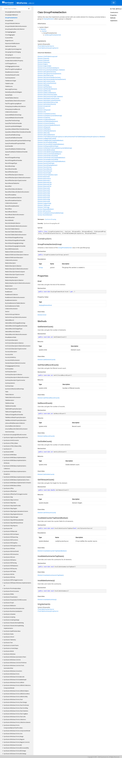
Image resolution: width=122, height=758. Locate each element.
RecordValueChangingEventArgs (14, 243)
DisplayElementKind (45, 305)
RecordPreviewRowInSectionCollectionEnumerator (13, 202)
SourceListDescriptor (11, 351)
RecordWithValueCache (11, 249)
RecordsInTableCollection (12, 229)
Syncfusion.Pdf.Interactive (11, 554)
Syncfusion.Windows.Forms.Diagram (14, 739)
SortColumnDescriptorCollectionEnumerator (17, 346)
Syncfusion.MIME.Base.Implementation (15, 457)
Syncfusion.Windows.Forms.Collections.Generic (17, 722)
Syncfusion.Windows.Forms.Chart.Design (15, 702)
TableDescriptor (9, 400)
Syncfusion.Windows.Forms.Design (13, 736)
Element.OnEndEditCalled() (46, 150)
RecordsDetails (9, 220)
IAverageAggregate (10, 32)
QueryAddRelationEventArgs (13, 115)
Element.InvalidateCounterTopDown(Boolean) (52, 551)
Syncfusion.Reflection (10, 605)
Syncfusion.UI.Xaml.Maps (11, 648)
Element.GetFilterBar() (45, 87)
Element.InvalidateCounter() (46, 114)
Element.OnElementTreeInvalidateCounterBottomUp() (55, 148)
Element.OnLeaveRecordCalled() (48, 159)
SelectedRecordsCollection (12, 331)
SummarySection (10, 383)
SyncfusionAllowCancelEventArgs (14, 389)
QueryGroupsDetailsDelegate (13, 126)
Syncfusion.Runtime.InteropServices (14, 608)
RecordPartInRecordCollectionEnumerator (17, 192)
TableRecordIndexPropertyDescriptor (15, 420)
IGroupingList (9, 55)
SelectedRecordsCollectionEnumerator (16, 334)
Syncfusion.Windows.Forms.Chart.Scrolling (16, 708)
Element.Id (41, 108)
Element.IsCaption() (44, 117)
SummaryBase (9, 369)
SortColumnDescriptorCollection (14, 343)
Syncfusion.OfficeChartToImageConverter (15, 494)
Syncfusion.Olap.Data (10, 503)
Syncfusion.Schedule (9, 614)
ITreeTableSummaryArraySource (48, 48)
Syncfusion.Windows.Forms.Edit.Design (15, 751)
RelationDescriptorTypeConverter (14, 274)
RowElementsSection (11, 300)
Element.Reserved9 (44, 201)
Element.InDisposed (44, 110)
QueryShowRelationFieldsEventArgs (15, 149)
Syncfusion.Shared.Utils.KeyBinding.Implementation (14, 627)
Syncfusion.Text (8, 642)
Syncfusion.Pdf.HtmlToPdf (11, 551)
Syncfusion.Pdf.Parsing (10, 563)
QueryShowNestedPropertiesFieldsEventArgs (18, 140)
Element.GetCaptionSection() (47, 72)
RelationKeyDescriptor (11, 277)
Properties (113, 15)
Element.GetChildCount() (45, 75)
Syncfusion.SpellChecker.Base (12, 631)
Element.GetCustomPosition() (47, 83)
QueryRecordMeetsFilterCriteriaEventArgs (17, 129)
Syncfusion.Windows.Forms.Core (13, 733)
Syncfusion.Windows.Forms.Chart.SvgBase (16, 714)
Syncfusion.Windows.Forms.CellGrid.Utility (16, 696)
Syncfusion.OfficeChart (10, 491)
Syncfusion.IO (8, 449)
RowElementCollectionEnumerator (15, 297)
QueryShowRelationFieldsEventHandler (16, 152)
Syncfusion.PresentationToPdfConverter (15, 600)
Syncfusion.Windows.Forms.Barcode (14, 677)
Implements (113, 20)
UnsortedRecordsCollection (13, 426)
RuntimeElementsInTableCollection (15, 303)
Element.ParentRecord (45, 169)
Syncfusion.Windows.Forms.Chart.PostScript (16, 705)
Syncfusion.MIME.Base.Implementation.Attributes (15, 461)
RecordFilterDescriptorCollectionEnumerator (17, 177)
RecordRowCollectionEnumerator (14, 214)
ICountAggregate (10, 35)
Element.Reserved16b (45, 184)
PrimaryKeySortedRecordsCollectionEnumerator (12, 110)
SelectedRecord (9, 320)
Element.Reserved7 (44, 198)
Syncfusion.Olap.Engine (10, 508)
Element (43, 29)
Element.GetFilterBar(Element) (47, 89)
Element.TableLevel (44, 205)
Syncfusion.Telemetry (10, 640)
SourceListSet (9, 354)
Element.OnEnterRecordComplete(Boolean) (51, 157)
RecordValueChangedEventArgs (14, 237)
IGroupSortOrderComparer (13, 58)
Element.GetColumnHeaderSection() (49, 77)
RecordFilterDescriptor (11, 172)
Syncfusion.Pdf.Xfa (9, 574)
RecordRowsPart (10, 217)
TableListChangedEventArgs (13, 412)
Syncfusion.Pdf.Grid (9, 548)
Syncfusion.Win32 (9, 651)
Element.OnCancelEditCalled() (47, 142)
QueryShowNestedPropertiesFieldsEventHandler (15, 145)
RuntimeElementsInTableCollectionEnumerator (12, 307)
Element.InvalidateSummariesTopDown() (51, 575)
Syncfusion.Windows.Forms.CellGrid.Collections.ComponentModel (17, 686)
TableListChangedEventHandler (14, 414)
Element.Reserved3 (44, 190)
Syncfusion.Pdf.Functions (11, 540)
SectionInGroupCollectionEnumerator (16, 317)
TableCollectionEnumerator (13, 397)
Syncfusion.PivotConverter (11, 591)
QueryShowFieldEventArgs (12, 135)
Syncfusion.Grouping (50, 219)
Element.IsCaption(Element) (46, 119)
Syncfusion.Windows (9, 654)
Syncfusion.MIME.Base (10, 454)
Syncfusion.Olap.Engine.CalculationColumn (16, 511)
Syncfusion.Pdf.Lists (9, 557)
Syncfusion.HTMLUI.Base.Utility (12, 446)
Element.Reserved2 (44, 188)
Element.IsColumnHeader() (46, 123)
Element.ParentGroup (44, 167)
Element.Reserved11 (44, 180)
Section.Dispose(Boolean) (46, 209)
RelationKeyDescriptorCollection (14, 280)
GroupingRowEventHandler (13, 12)
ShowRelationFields (10, 337)
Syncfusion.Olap (8, 497)
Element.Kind (42, 315)
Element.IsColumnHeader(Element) (49, 125)
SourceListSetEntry (10, 357)
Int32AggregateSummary (12, 66)
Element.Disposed (43, 60)
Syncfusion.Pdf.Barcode (10, 531)
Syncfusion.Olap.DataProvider (12, 505)
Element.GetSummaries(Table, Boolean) (50, 96)
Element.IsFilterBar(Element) (47, 131)
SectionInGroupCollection (12, 314)
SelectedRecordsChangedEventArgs (15, 323)
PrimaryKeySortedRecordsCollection (15, 106)
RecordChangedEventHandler (13, 160)
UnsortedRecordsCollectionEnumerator (16, 429)
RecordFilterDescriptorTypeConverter (15, 180)
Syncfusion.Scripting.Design (11, 620)
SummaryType (9, 386)
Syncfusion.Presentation (11, 597)
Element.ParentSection (45, 171)
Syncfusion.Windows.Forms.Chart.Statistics (16, 711)
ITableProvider (9, 83)
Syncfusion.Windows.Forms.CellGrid (14, 682)
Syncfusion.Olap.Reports (11, 525)
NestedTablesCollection (11, 98)
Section (7, 311)
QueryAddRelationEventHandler (14, 117)
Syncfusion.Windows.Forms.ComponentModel (17, 731)
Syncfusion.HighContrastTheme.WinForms (16, 437)
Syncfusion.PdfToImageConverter (13, 580)
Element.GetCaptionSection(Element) (49, 74)
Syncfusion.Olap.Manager (11, 517)
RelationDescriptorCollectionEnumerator (16, 269)
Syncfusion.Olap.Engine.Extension (13, 514)
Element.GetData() (43, 85)
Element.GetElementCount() (46, 359)
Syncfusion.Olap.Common (11, 500)
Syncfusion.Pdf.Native (10, 560)
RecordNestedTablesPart (12, 183)
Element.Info (42, 112)
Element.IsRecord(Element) (46, 135)
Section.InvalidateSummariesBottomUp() (50, 213)
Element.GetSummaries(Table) (47, 95)
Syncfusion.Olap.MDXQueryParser (13, 523)
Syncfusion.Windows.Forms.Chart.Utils (15, 716)
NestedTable (8, 95)
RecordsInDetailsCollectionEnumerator (16, 226)
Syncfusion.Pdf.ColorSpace (11, 534)
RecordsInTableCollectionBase (13, 232)
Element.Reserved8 (44, 199)
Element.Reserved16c (44, 186)
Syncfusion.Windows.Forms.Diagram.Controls (17, 742)
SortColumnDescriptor (11, 340)
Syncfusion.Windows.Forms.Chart (13, 699)
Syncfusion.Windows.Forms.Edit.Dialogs (15, 753)
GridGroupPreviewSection (53, 35)
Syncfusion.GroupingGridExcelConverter (15, 434)
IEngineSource (9, 40)
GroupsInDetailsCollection (12, 23)
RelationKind (8, 286)
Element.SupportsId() (44, 203)
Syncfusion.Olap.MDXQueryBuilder (13, 520)
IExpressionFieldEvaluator (12, 43)
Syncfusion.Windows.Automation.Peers (15, 657)
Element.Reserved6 (44, 196)
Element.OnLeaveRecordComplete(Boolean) (51, 161)
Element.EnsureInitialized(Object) (48, 68)
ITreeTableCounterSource (46, 46)
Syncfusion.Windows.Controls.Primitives (15, 662)
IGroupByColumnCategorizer (13, 49)
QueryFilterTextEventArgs (12, 120)
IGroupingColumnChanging (13, 52)
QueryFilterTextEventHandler (13, 123)
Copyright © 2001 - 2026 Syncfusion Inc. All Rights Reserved (103, 757)
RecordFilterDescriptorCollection (14, 175)
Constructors (114, 12)
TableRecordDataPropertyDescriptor (15, 417)
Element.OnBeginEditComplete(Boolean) (50, 140)
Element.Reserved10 (44, 178)
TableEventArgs (9, 403)
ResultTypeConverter (11, 289)
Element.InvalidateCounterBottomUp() (50, 115)
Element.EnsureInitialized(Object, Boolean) (51, 70)
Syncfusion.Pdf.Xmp (9, 577)
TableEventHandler (10, 406)
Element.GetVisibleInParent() (47, 104)
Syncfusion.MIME (9, 452)
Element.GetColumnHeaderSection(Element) (52, 79)
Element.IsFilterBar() (44, 129)
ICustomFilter (9, 38)
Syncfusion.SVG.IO (9, 637)
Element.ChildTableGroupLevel (47, 56)
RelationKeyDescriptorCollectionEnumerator (17, 283)
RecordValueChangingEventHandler (15, 246)
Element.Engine (43, 64)
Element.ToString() (43, 207)
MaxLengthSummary (11, 89)
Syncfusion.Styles (9, 634)
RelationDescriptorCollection (13, 266)
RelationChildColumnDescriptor (14, 252)
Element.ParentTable (44, 173)
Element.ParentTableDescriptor (48, 175)
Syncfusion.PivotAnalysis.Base (12, 588)
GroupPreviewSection (11, 18)
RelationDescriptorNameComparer (15, 271)
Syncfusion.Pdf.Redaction (11, 566)
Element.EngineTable (44, 66)
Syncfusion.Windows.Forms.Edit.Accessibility (16, 748)
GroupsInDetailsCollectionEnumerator (16, 26)
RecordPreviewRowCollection (13, 197)
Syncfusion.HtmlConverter (11, 440)
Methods (112, 18)
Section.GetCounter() (44, 211)
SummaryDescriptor (11, 371)
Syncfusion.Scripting (9, 617)
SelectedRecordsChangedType (13, 329)
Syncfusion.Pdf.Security (10, 568)
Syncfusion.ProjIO (9, 603)
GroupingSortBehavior (11, 15)
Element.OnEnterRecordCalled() (48, 156)
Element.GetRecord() (44, 91)
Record (7, 155)
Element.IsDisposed (44, 127)
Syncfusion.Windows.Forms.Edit (13, 745)
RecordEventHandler (11, 169)
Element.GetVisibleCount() (46, 474)
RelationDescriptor (10, 263)
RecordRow (8, 209)
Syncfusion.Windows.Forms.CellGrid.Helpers (16, 691)
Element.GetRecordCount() (46, 436)
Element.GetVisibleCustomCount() (48, 98)
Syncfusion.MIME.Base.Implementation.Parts (16, 480)
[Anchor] (36, 238)
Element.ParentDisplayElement (47, 165)
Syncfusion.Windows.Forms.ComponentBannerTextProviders (13, 726)
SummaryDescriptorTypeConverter (15, 380)
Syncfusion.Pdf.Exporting (11, 537)
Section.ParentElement (45, 215)
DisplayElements (48, 19)
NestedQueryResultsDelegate (13, 92)
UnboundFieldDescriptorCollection (15, 423)
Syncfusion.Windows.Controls (12, 660)
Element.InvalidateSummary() (47, 599)
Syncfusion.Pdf (8, 528)
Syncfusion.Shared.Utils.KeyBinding (14, 623)
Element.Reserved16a (44, 182)
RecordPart (8, 186)
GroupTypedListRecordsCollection (14, 29)
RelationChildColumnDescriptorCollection (17, 254)
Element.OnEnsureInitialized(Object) (49, 154)
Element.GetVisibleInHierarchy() (48, 102)
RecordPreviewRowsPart (12, 206)
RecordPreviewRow (10, 195)
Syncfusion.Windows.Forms (11, 674)
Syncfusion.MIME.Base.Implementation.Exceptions (15, 473)
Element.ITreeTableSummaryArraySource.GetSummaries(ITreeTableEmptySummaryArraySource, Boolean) (71, 136)
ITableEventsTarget (10, 80)
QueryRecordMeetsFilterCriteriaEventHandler (18, 132)
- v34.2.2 (31, 3)
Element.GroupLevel (44, 106)
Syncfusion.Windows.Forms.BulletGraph (15, 679)
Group (41, 267)
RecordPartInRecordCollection (13, 189)
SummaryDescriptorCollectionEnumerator (17, 377)
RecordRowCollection (11, 212)
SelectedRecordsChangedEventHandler (16, 326)
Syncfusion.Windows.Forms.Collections (15, 719)
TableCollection (9, 394)
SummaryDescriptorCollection (13, 374)
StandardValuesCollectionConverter (15, 363)
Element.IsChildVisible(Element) (48, 121)
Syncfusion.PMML (9, 594)
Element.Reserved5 (44, 194)
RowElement (8, 292)
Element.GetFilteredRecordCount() (48, 398)
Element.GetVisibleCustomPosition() (49, 100)
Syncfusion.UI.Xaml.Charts (11, 645)
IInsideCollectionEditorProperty (14, 60)
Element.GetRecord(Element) (47, 93)
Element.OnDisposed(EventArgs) (48, 146)
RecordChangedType (11, 163)
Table (6, 391)
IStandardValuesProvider (12, 75)
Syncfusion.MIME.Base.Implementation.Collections (15, 467)
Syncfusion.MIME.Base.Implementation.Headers (17, 477)
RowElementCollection (11, 294)
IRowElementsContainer (12, 72)
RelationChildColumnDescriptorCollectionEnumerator (14, 259)
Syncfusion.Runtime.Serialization (13, 611)
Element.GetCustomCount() (46, 81)
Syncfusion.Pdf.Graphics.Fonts (12, 545)
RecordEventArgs (10, 166)
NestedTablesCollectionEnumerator (15, 101)
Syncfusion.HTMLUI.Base (11, 443)
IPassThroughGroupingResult (13, 69)
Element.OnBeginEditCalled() (47, 138)
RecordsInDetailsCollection (12, 223)
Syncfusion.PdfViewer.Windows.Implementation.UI (17, 584)
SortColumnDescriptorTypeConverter (15, 349)
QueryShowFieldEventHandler (13, 138)
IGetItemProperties (10, 46)
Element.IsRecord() (44, 133)
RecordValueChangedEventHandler (15, 240)
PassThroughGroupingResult (13, 103)
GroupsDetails (9, 20)
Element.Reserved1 (44, 177)
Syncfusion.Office (9, 488)
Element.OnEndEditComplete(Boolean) (50, 152)
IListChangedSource (10, 63)
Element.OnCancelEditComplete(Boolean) (51, 144)
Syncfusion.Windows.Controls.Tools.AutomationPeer (14, 667)
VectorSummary (9, 432)
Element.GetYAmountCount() (47, 512)
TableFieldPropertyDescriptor (13, 409)
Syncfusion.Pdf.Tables (10, 571)
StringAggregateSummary (12, 366)
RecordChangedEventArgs (12, 157)
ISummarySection (10, 78)
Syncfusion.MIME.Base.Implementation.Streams (17, 483)
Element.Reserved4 (44, 192)
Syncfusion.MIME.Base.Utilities (12, 485)
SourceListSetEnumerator (12, 360)
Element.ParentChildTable (46, 163)
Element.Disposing (44, 62)
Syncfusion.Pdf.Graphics (10, 543)
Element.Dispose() (43, 58)
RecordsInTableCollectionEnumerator (15, 234)
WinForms (22, 2)
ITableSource (8, 86)
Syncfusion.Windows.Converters (13, 671)
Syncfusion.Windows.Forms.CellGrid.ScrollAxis (17, 694)
